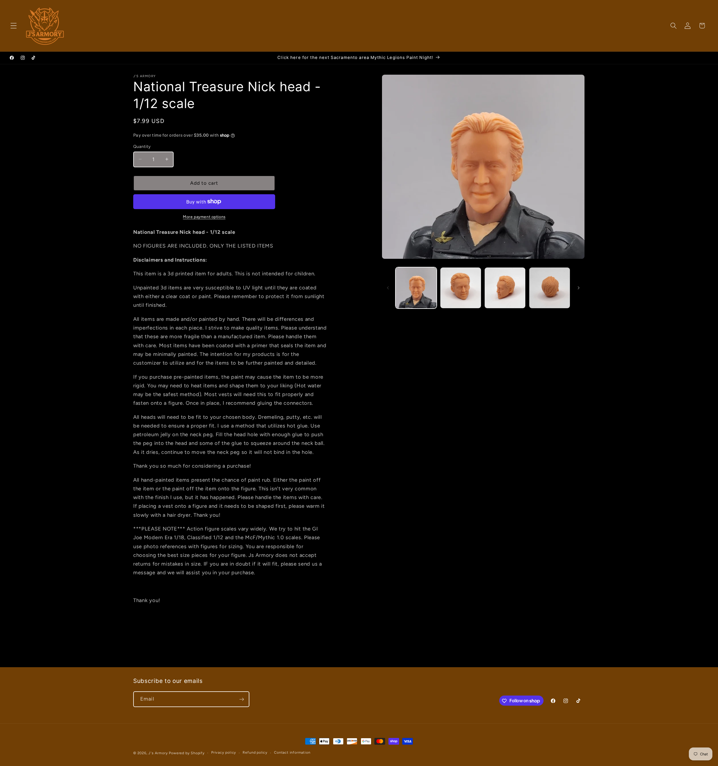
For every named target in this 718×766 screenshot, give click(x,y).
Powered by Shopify (187, 753)
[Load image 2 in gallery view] (460, 287)
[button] (13, 26)
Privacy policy (223, 753)
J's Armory (158, 753)
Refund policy (255, 753)
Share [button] (145, 634)
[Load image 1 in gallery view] (416, 287)
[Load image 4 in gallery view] (549, 287)
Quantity (142, 146)
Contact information (292, 753)
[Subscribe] (241, 699)
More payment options (204, 216)
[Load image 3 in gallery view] (505, 287)
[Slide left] (388, 288)
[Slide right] (578, 288)
